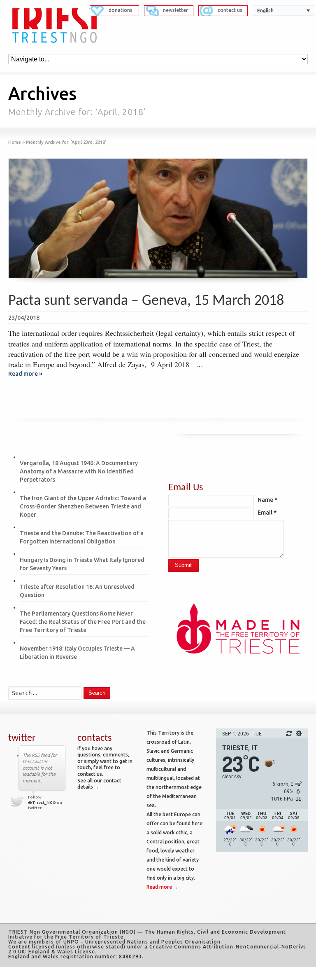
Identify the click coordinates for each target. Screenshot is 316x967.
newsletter (175, 10)
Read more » (25, 373)
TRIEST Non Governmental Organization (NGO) (72, 931)
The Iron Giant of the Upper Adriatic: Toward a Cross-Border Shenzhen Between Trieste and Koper (83, 506)
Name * (267, 499)
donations (120, 10)
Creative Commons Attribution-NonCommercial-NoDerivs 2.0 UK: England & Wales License (157, 949)
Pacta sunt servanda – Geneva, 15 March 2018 (146, 301)
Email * (267, 512)
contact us (230, 10)
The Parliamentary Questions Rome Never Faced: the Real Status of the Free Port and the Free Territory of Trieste (83, 621)
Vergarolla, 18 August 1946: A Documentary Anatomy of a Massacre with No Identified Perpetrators (79, 471)
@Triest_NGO (42, 802)
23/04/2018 (24, 317)
